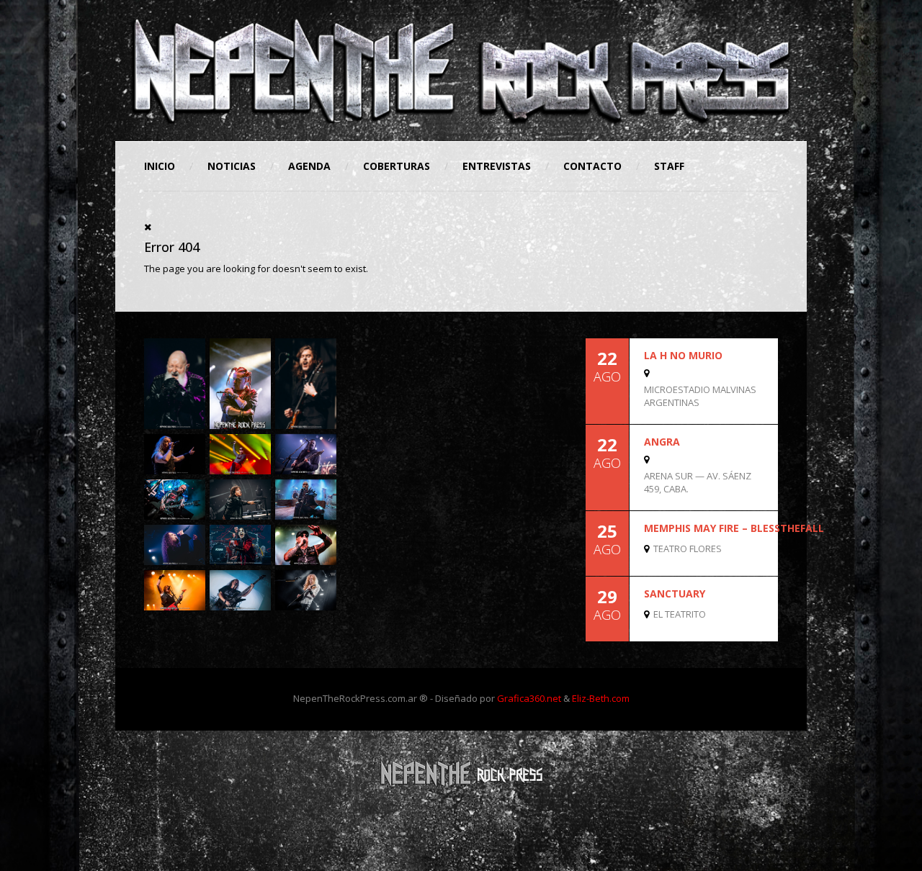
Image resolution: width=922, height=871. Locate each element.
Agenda (309, 166)
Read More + (753, 410)
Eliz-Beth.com (601, 698)
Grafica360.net (529, 698)
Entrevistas (496, 166)
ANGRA (662, 441)
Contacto (592, 166)
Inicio (159, 166)
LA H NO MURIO (683, 355)
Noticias (231, 166)
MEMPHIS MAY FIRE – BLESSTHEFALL (734, 528)
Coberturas (396, 166)
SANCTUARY (674, 593)
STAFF (669, 166)
